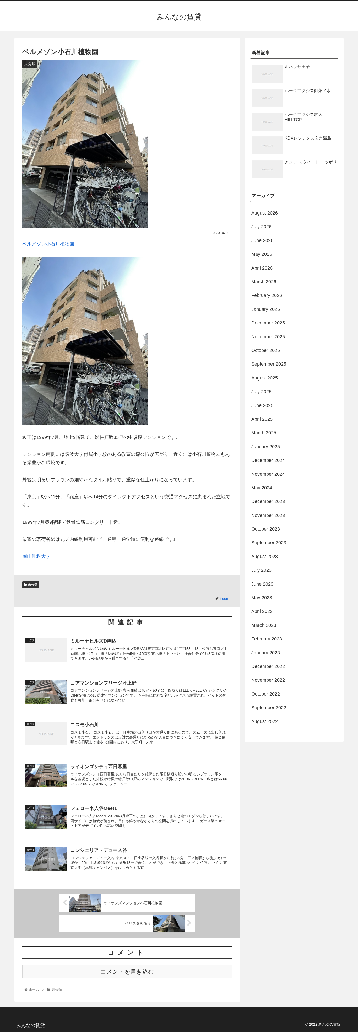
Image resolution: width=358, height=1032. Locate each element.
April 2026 (262, 268)
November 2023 (268, 515)
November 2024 (268, 474)
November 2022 (268, 680)
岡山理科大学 (36, 556)
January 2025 (265, 446)
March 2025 (263, 432)
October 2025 (265, 350)
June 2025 (262, 405)
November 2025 (268, 336)
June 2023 (262, 584)
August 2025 (264, 378)
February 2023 (266, 638)
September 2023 (268, 542)
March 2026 (263, 281)
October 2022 (265, 694)
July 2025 (261, 391)
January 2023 (265, 652)
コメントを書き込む (127, 971)
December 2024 (268, 460)
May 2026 (261, 254)
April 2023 (262, 611)
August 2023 (264, 556)
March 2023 (263, 625)
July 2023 (261, 570)
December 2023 (268, 501)
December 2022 (268, 666)
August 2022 (264, 721)
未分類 (32, 584)
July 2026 (261, 226)
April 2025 (262, 419)
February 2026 (266, 295)
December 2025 (268, 322)
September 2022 (268, 707)
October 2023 (265, 529)
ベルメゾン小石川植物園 (48, 244)
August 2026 (264, 213)
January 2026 (265, 309)
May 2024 (261, 487)
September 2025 (268, 364)
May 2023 (261, 597)
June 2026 (262, 240)
